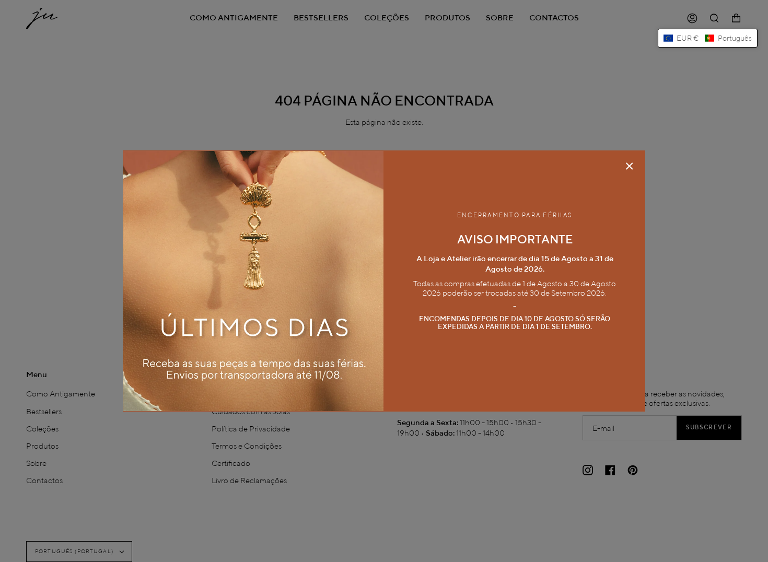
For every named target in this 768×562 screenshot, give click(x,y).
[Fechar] (629, 166)
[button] (707, 38)
